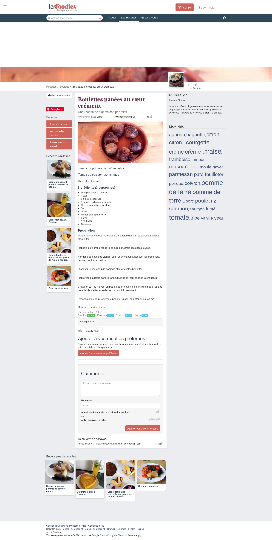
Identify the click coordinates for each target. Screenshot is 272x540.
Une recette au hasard (57, 144)
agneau (177, 134)
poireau (176, 183)
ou (82, 416)
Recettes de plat (58, 124)
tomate (179, 216)
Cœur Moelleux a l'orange (57, 221)
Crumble (122, 528)
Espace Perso (149, 17)
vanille (207, 218)
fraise (213, 150)
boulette (93, 307)
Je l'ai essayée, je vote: (93, 419)
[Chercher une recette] (100, 18)
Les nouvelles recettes (57, 133)
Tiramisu (111, 528)
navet (218, 167)
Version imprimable (60, 95)
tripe (195, 217)
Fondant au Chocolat (72, 528)
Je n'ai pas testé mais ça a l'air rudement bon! (105, 412)
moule (205, 167)
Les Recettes (129, 17)
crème (176, 151)
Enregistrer (57, 109)
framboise (179, 158)
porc (190, 201)
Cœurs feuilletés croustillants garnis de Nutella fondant (58, 257)
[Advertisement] (136, 45)
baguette (195, 134)
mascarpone (183, 166)
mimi (192, 84)
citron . (177, 142)
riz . (215, 200)
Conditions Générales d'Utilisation (63, 525)
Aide (84, 525)
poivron (192, 182)
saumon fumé (202, 209)
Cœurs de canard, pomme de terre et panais (58, 184)
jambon (199, 159)
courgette (198, 142)
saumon (178, 208)
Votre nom (86, 400)
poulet (202, 200)
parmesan (181, 174)
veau (219, 217)
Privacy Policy (106, 535)
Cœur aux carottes (58, 288)
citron (213, 134)
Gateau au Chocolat (95, 528)
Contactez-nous (96, 525)
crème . (194, 151)
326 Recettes (194, 88)
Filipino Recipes (136, 528)
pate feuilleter (208, 173)
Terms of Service (126, 535)
